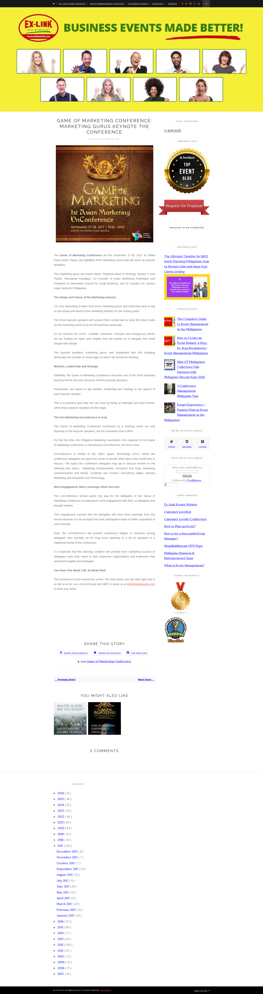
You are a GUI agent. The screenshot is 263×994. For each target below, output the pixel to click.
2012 (61, 944)
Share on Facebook (76, 653)
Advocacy (158, 3)
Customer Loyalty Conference (185, 519)
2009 (61, 962)
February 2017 (67, 910)
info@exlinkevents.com (141, 584)
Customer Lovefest (177, 512)
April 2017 (64, 898)
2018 (61, 840)
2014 (61, 933)
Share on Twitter (110, 653)
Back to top (201, 990)
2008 (61, 968)
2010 (61, 956)
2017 (61, 846)
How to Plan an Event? (180, 526)
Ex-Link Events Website (72, 3)
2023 (61, 810)
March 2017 (65, 904)
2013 (61, 939)
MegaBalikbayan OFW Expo (183, 546)
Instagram (186, 447)
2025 (61, 799)
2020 (61, 828)
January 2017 (66, 915)
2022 (61, 816)
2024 (61, 805)
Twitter (171, 447)
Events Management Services (107, 3)
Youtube (202, 447)
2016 (61, 921)
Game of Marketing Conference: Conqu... (103, 728)
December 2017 (67, 851)
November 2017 (68, 857)
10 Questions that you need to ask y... (69, 730)
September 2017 (68, 869)
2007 (61, 974)
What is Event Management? (184, 565)
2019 (61, 834)
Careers (172, 3)
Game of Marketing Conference (108, 661)
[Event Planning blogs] (180, 614)
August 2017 (65, 875)
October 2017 (66, 863)
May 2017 (63, 892)
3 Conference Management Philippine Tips (187, 391)
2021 (61, 822)
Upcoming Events (138, 3)
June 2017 (63, 886)
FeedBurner (195, 480)
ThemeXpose (105, 990)
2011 (61, 950)
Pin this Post (139, 653)
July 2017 (63, 880)
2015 (61, 927)
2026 (61, 793)
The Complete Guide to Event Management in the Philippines (192, 324)
